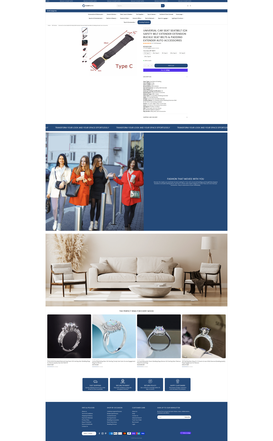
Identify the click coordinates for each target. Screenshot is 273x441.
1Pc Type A (164, 53)
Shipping (149, 48)
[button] (140, 5)
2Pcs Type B (147, 56)
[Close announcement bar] (226, 1)
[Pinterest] (106, 433)
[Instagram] (103, 433)
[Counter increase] (151, 65)
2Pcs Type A (173, 53)
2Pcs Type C (156, 53)
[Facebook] (99, 433)
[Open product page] (69, 336)
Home (49, 25)
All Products (54, 25)
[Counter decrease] (145, 65)
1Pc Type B (182, 53)
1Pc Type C (147, 53)
